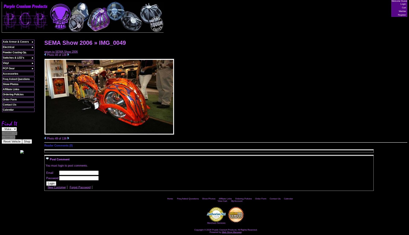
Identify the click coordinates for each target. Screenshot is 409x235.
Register (402, 15)
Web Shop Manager (232, 232)
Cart (404, 7)
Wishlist (402, 11)
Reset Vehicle (11, 141)
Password (52, 178)
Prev (45, 54)
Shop (27, 141)
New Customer (57, 187)
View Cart (222, 201)
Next (68, 54)
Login (403, 4)
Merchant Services (216, 223)
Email (49, 172)
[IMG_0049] (109, 133)
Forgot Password (80, 187)
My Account (236, 201)
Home (170, 198)
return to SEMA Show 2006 (61, 51)
